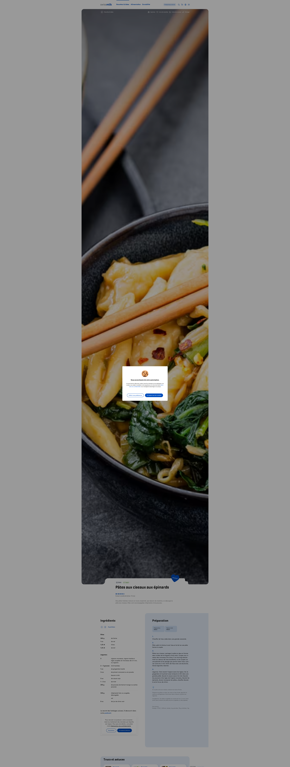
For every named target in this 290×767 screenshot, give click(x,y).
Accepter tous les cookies (154, 395)
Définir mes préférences (135, 395)
